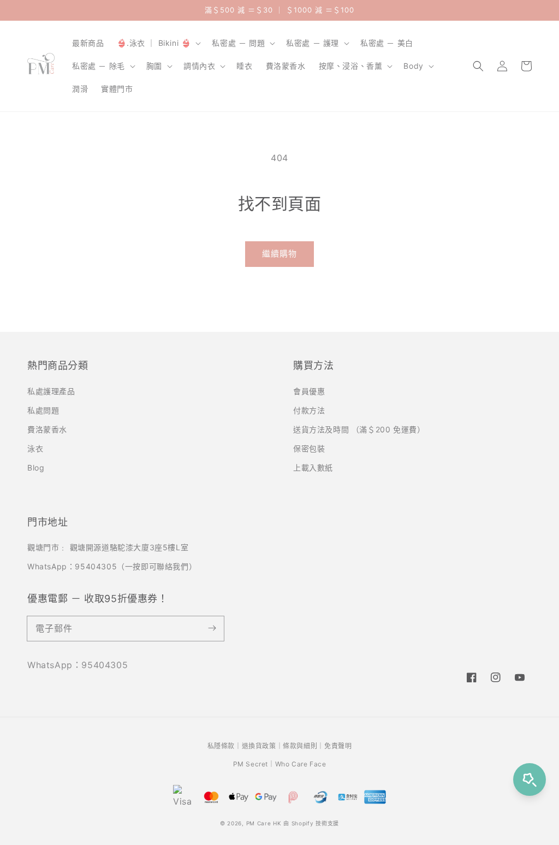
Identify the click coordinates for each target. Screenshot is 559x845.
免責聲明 (338, 746)
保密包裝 (309, 448)
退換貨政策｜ (262, 746)
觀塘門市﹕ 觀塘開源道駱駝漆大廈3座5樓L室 (107, 547)
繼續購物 (279, 253)
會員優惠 (309, 391)
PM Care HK (264, 823)
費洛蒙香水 (47, 429)
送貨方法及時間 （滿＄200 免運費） (359, 429)
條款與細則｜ (303, 746)
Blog (35, 467)
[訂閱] (212, 628)
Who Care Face (300, 764)
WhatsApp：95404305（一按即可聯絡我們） (112, 566)
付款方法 (309, 410)
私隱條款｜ (224, 746)
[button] (478, 66)
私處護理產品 (51, 391)
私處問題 (43, 410)
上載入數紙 (313, 467)
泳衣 (35, 448)
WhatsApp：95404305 (77, 664)
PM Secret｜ (254, 764)
